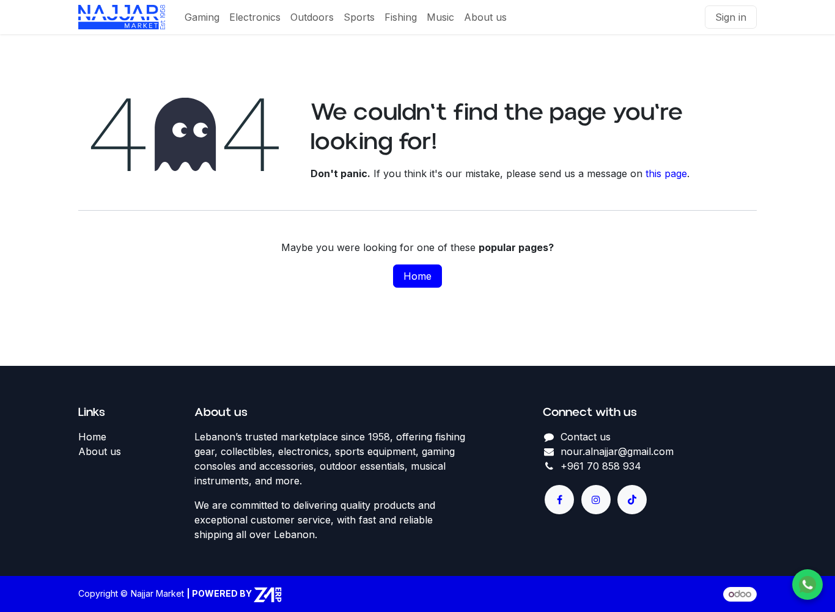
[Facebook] (559, 499)
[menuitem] (202, 17)
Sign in (730, 17)
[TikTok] (632, 499)
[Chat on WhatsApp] (807, 584)
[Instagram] (596, 499)
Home (417, 276)
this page (666, 173)
